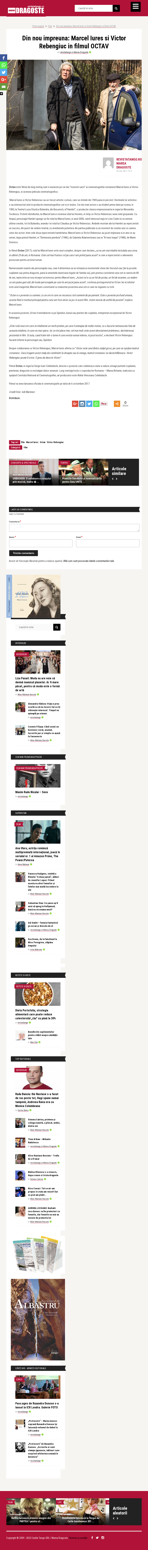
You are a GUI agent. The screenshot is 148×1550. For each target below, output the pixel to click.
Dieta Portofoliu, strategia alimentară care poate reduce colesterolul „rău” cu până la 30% (35, 1014)
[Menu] (136, 7)
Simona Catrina (36, 1179)
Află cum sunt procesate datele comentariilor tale (88, 561)
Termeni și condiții (78, 1537)
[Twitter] (89, 404)
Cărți (19, 1379)
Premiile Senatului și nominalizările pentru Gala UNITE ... (82, 480)
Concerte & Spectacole (23, 462)
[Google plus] (75, 404)
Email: (79, 537)
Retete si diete (23, 986)
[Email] (3, 86)
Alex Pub (34, 1042)
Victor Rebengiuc (55, 442)
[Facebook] (3, 58)
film (23, 442)
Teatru (64, 462)
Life (60, 1502)
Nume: (12, 537)
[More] (117, 404)
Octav (42, 442)
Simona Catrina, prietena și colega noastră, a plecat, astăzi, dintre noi (44, 1122)
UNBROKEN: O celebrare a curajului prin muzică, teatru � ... (32, 480)
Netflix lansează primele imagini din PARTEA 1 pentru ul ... (31, 1520)
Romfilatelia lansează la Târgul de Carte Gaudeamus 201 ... (80, 1520)
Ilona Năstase (23, 864)
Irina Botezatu (36, 949)
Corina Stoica (23, 1110)
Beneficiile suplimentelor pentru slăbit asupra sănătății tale (43, 1035)
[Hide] (1, 93)
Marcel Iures (32, 442)
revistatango (35, 717)
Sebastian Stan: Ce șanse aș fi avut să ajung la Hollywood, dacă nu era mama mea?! (43, 906)
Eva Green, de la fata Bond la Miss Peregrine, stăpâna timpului (42, 942)
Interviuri (21, 654)
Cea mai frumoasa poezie (29, 768)
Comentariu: (15, 521)
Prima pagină (38, 26)
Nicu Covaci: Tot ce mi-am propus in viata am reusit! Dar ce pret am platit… (43, 1191)
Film (50, 26)
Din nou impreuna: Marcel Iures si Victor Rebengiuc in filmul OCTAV (86, 26)
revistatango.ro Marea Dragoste (74, 52)
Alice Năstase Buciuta (22, 475)
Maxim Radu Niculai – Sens (31, 792)
